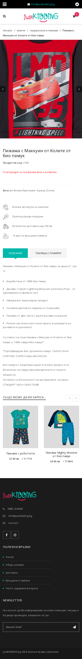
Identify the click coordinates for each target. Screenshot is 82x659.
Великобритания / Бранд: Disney (34, 190)
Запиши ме (74, 627)
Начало (7, 30)
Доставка (12, 572)
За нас (10, 557)
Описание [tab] (15, 253)
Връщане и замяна (18, 580)
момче (21, 30)
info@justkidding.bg (43, 4)
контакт (13, 523)
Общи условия (15, 564)
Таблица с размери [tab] (48, 253)
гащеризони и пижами (44, 30)
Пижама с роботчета (20, 453)
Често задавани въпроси (22, 588)
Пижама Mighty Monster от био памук (61, 454)
